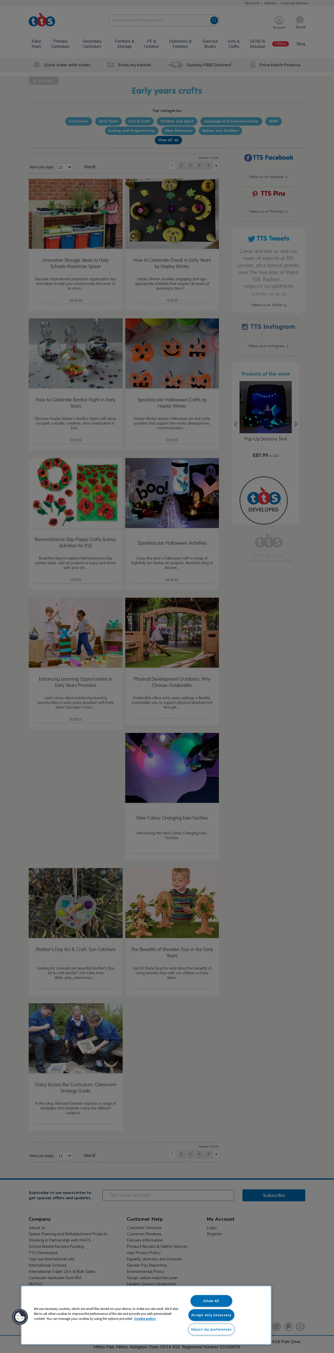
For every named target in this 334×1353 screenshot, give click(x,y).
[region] (146, 1315)
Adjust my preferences (211, 1329)
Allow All (211, 1300)
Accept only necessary (211, 1315)
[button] (20, 1317)
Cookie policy (145, 1318)
